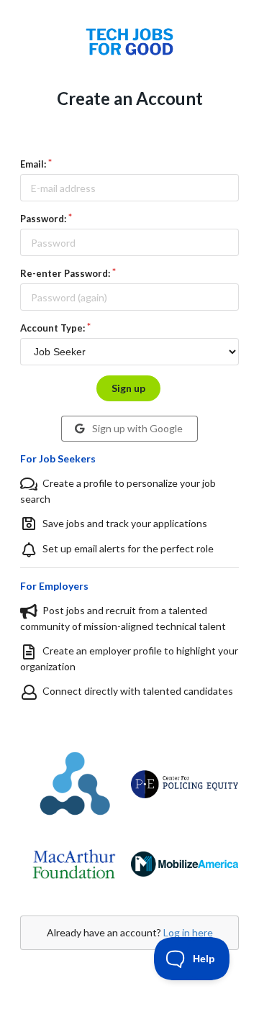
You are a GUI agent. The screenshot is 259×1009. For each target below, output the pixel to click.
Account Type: (52, 328)
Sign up (128, 388)
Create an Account (130, 98)
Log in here (188, 932)
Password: (43, 218)
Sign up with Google (136, 428)
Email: (33, 164)
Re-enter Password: (65, 273)
